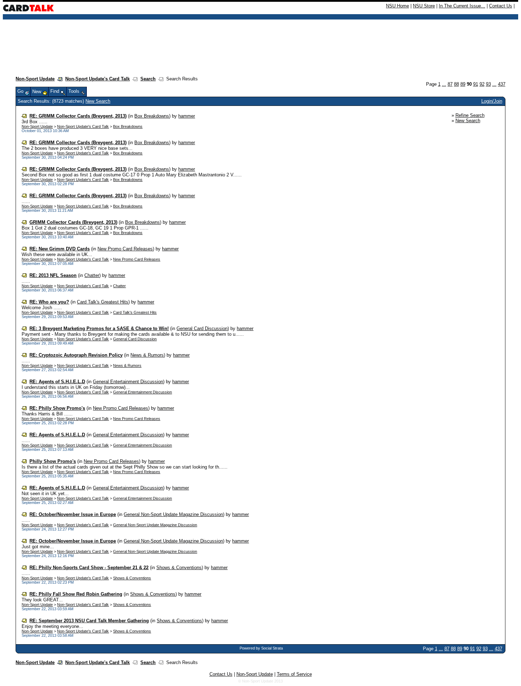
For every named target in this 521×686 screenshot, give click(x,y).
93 (488, 84)
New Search (97, 101)
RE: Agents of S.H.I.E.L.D (57, 381)
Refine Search (469, 115)
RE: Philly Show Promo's (57, 408)
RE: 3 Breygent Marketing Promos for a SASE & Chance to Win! (99, 328)
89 (462, 84)
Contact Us (500, 5)
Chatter (91, 275)
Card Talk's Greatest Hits (102, 302)
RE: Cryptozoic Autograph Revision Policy (76, 355)
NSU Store (424, 5)
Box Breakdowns (151, 116)
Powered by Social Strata (261, 648)
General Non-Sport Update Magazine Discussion (173, 514)
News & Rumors (147, 355)
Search (148, 78)
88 (456, 84)
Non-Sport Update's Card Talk (97, 78)
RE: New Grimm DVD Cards (59, 248)
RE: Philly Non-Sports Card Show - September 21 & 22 (89, 567)
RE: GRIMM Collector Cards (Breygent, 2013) (78, 116)
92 (482, 84)
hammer (186, 116)
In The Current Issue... (462, 5)
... (444, 84)
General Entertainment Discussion (128, 381)
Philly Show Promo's (52, 461)
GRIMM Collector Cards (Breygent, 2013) (73, 222)
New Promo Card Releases (125, 248)
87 (450, 84)
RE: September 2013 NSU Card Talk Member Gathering (89, 620)
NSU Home (397, 5)
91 (475, 84)
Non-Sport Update (35, 78)
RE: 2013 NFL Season (53, 275)
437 (501, 84)
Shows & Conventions (179, 567)
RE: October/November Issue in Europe (72, 514)
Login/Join (491, 101)
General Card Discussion (202, 328)
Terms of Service (294, 674)
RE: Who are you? (49, 302)
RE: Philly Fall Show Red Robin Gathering (75, 594)
